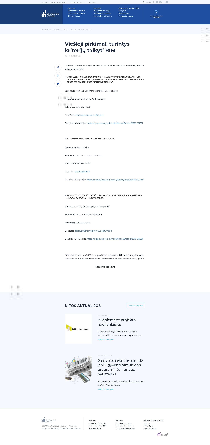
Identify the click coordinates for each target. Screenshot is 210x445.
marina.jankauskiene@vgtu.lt (89, 115)
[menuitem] (167, 2)
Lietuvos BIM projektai (76, 13)
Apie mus (71, 8)
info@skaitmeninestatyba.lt (56, 2)
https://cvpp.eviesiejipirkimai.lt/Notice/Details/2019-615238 (115, 239)
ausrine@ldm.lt (82, 171)
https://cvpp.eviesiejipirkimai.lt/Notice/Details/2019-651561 (115, 123)
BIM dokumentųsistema (156, 16)
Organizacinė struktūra (76, 11)
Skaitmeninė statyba (48, 29)
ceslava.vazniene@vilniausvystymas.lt (93, 231)
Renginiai (122, 11)
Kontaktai (92, 2)
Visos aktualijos (136, 305)
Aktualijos (97, 8)
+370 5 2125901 (80, 2)
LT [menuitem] (167, 2)
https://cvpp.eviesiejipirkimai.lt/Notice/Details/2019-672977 (115, 180)
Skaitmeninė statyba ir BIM (129, 8)
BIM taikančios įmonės (102, 13)
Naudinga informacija (101, 11)
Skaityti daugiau (106, 339)
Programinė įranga (126, 16)
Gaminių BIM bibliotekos (102, 16)
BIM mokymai (124, 13)
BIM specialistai (74, 16)
